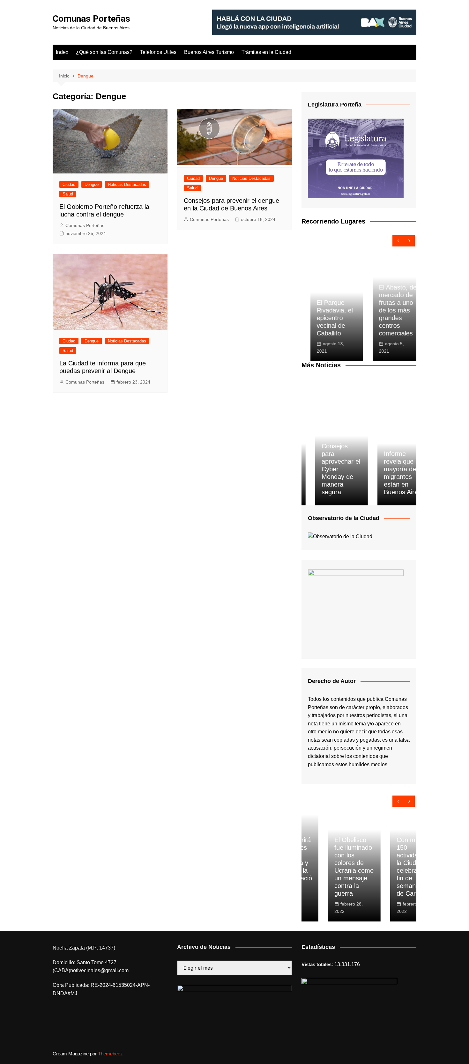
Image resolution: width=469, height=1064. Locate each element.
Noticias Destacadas (127, 184)
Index (62, 52)
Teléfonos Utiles (158, 52)
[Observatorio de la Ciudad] (340, 536)
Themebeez (110, 1053)
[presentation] (398, 240)
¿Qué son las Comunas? (104, 52)
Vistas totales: (318, 964)
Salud (68, 194)
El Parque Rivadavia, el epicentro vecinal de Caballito (326, 318)
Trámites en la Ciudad (266, 52)
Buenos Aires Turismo (209, 52)
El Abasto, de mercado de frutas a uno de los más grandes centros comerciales (389, 310)
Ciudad (69, 184)
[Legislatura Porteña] (356, 158)
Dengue (92, 184)
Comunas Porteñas (91, 18)
